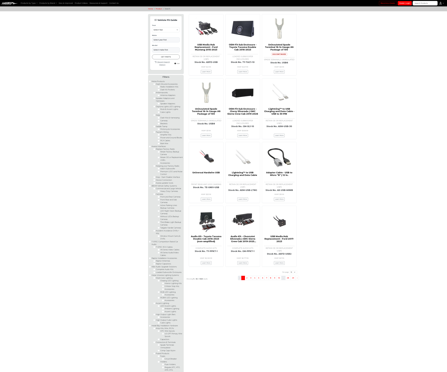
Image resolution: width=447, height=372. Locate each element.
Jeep (158, 115)
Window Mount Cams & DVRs (170, 237)
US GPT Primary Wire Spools (173, 335)
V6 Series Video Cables (169, 250)
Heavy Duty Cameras (169, 191)
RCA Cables (165, 141)
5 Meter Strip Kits (172, 286)
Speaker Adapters (167, 104)
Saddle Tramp (161, 126)
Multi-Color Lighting (164, 278)
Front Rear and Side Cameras (168, 201)
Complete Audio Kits (164, 269)
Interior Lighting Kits (173, 283)
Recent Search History (163, 63)
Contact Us (114, 3)
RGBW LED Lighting (169, 298)
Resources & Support (98, 3)
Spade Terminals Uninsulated (167, 346)
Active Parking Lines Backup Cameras (168, 206)
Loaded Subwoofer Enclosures (168, 272)
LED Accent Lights (168, 306)
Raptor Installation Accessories (164, 258)
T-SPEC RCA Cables (164, 247)
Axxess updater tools (164, 183)
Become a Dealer (388, 3)
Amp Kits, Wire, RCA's (165, 328)
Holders (163, 362)
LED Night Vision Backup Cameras (170, 212)
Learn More (206, 72)
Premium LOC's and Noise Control (171, 173)
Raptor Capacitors (163, 264)
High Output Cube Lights (166, 320)
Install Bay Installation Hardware (165, 326)
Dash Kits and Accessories (167, 84)
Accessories (165, 163)
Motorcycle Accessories (170, 129)
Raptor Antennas (163, 261)
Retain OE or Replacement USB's (171, 158)
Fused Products (162, 353)
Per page (285, 272)
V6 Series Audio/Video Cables (169, 254)
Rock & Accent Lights (169, 109)
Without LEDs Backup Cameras (169, 217)
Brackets (163, 124)
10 (279, 278)
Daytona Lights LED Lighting (168, 107)
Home (150, 9)
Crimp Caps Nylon (167, 351)
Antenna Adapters (167, 95)
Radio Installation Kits (169, 87)
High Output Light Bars (165, 314)
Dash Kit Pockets (167, 90)
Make (154, 35)
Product (159, 9)
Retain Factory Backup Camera (169, 153)
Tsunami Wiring (162, 132)
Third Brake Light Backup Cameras (170, 223)
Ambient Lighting (172, 309)
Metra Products (158, 81)
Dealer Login (404, 3)
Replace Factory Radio (165, 149)
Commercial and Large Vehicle (168, 189)
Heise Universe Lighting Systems (165, 275)
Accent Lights (170, 312)
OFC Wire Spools (167, 331)
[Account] (441, 3)
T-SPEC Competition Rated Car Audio (165, 243)
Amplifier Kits (165, 135)
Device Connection (164, 180)
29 (293, 278)
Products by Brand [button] (47, 3)
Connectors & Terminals (166, 342)
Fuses (162, 356)
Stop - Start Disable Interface (168, 177)
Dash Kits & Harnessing (169, 118)
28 (288, 278)
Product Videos (81, 3)
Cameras (164, 121)
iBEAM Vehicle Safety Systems (164, 186)
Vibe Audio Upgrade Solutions (164, 267)
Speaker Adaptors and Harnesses (165, 99)
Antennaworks (162, 93)
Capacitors (164, 339)
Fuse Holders (170, 364)
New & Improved (66, 3)
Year (154, 25)
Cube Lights (165, 112)
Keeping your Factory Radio (167, 166)
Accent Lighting (162, 303)
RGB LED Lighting (168, 292)
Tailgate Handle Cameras (170, 228)
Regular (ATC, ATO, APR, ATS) (172, 368)
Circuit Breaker (171, 359)
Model (154, 45)
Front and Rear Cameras (170, 197)
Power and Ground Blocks (171, 138)
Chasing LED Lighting (169, 281)
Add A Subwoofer (167, 169)
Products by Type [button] (28, 3)
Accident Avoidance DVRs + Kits (167, 232)
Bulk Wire (164, 143)
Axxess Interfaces (159, 146)
